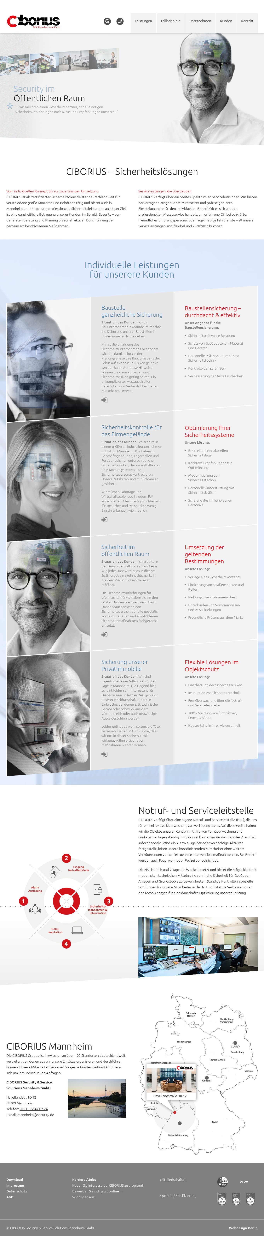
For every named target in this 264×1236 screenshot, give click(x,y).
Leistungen (143, 20)
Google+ (107, 21)
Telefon (120, 21)
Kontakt (247, 20)
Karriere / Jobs (84, 1179)
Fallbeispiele (170, 20)
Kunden (226, 20)
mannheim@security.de (35, 1114)
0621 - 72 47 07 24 (34, 1108)
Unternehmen (200, 20)
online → (116, 1191)
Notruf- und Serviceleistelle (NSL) (218, 819)
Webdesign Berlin (243, 1228)
